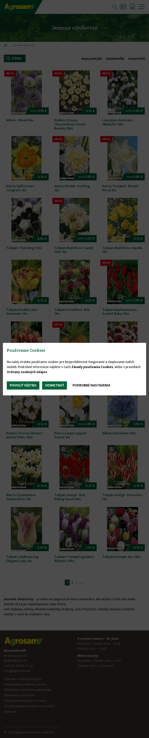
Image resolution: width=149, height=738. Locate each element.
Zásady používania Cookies (92, 367)
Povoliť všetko (23, 385)
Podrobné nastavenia (91, 385)
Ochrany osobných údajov (27, 372)
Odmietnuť (54, 385)
